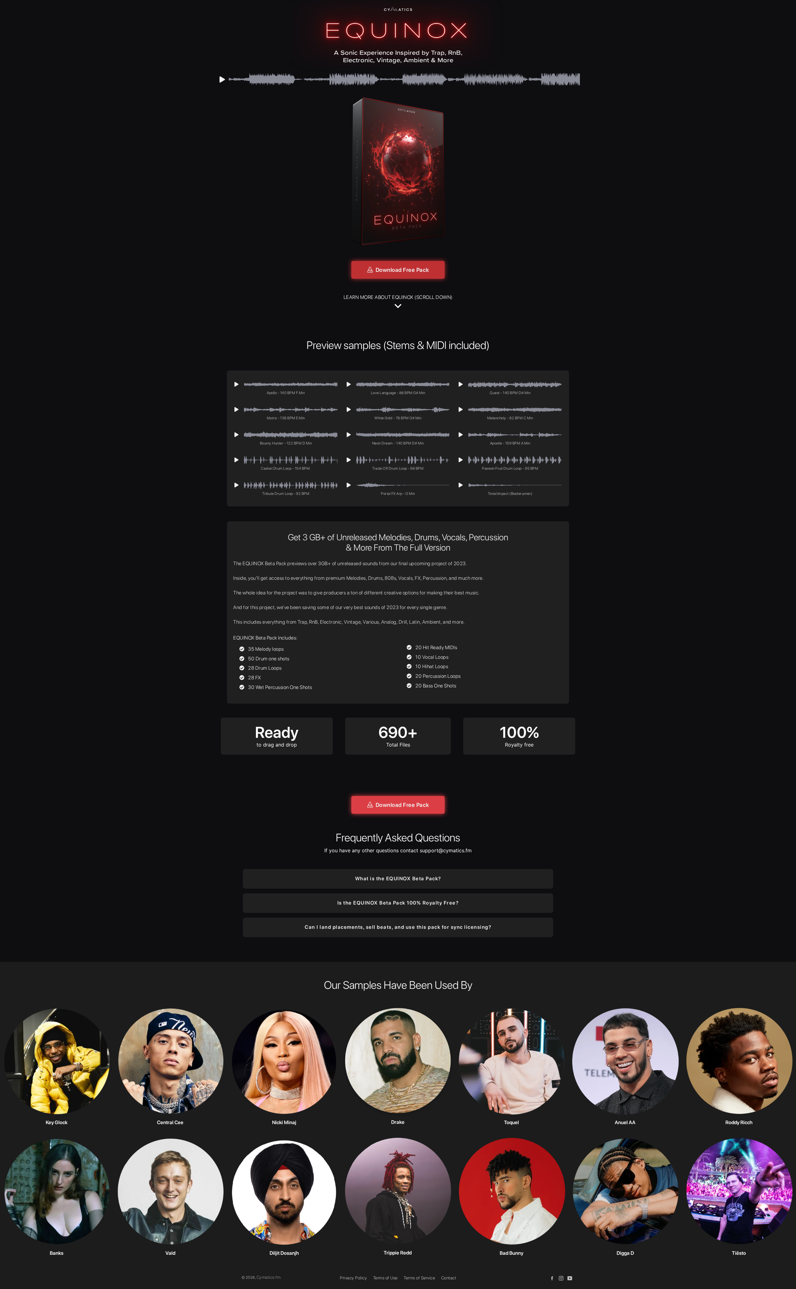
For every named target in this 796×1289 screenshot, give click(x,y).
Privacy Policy (353, 1277)
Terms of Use (385, 1277)
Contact (448, 1277)
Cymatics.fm (269, 1277)
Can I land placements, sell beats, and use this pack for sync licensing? (398, 927)
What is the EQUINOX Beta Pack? (398, 879)
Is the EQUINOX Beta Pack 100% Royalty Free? (398, 903)
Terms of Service (419, 1277)
